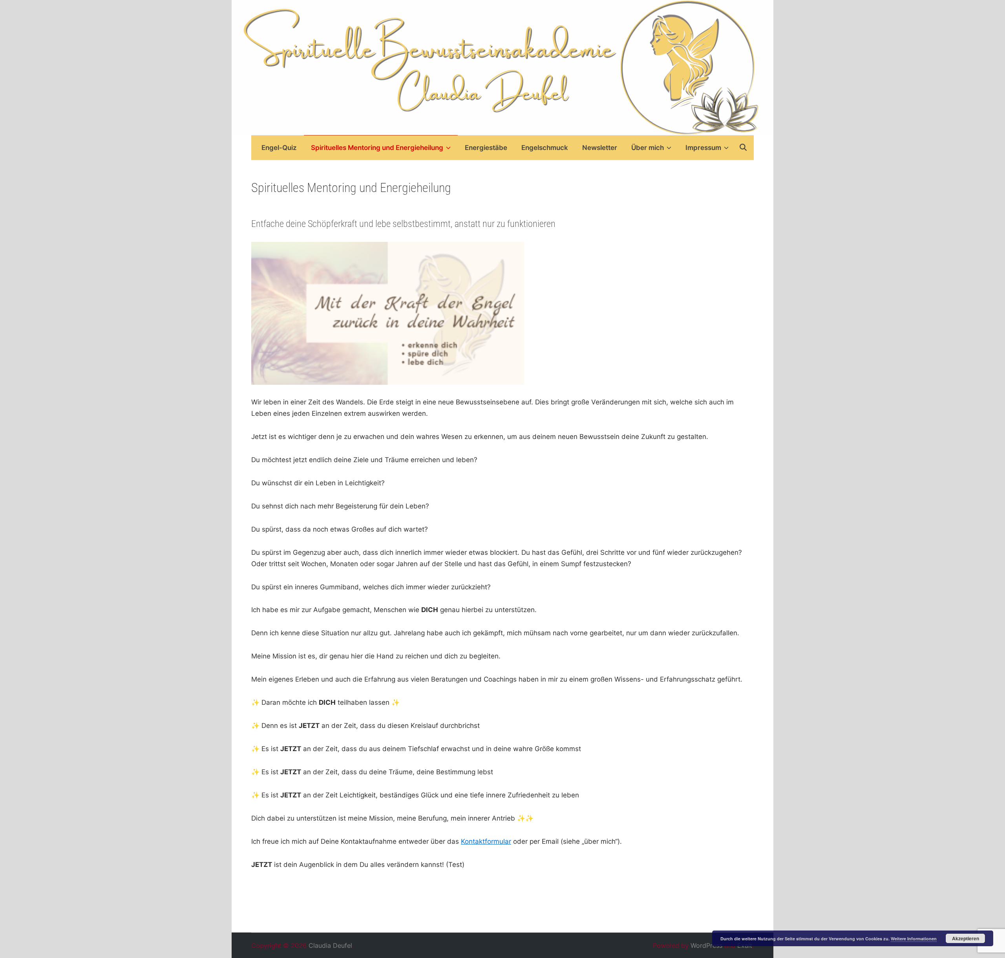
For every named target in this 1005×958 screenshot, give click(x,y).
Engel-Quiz (279, 148)
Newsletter (599, 148)
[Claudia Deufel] (502, 67)
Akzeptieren (965, 938)
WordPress (706, 945)
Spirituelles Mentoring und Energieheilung (377, 148)
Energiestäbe (486, 148)
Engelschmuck (544, 148)
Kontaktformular (486, 841)
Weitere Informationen (914, 939)
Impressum (703, 148)
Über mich (647, 148)
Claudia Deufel (330, 945)
